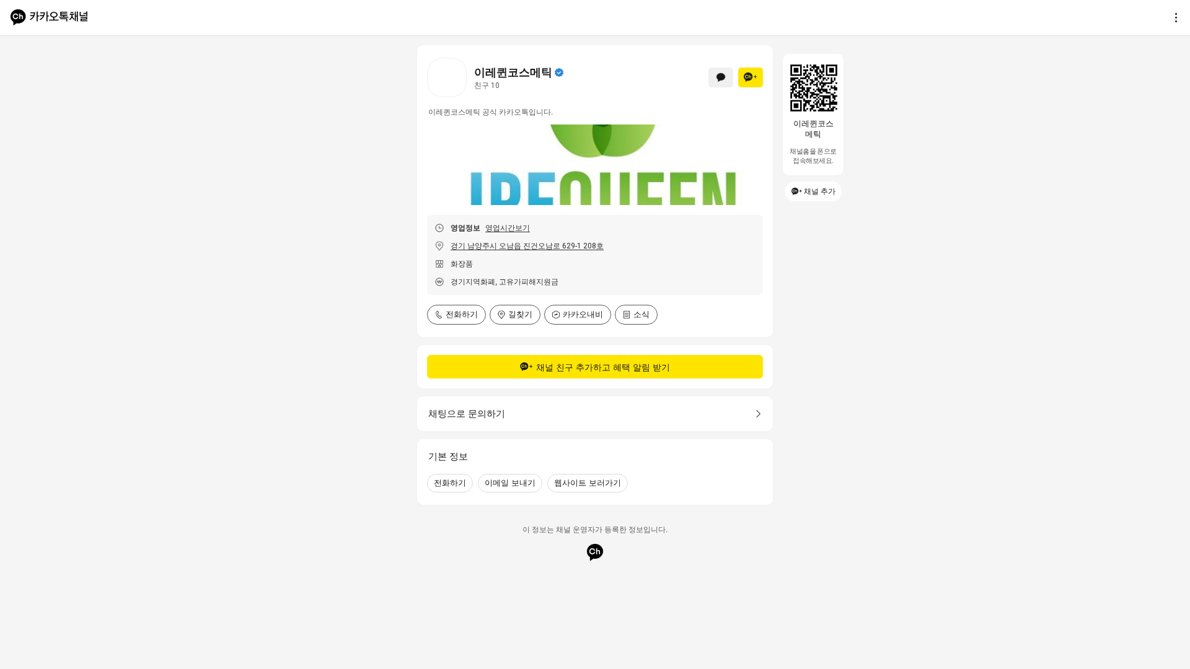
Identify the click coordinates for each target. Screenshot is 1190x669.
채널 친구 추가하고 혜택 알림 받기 (603, 367)
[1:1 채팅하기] (720, 77)
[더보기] (1172, 17)
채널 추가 (819, 191)
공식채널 (559, 72)
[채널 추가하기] (750, 77)
